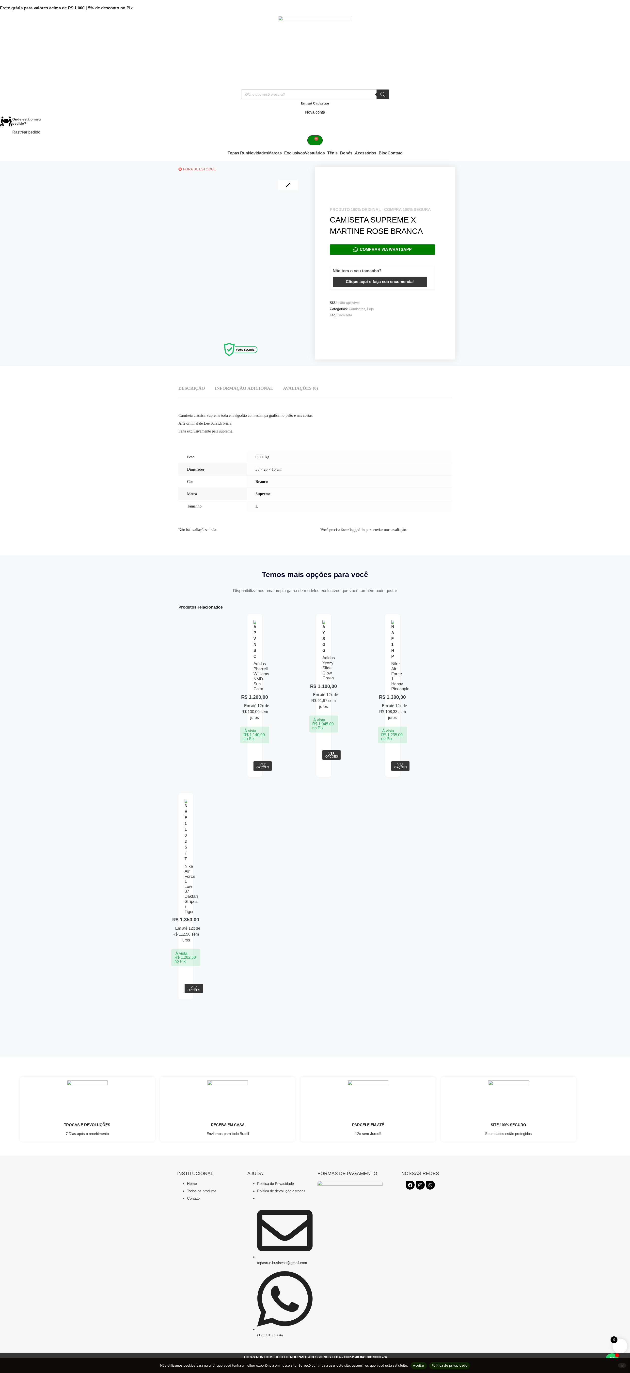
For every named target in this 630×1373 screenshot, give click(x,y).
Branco (261, 481)
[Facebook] (410, 1185)
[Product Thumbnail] (288, 185)
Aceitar (418, 1365)
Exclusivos (294, 153)
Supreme (262, 494)
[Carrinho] (315, 140)
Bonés (346, 153)
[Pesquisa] (383, 94)
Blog (383, 153)
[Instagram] (420, 1185)
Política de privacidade (449, 1365)
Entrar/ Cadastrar (315, 103)
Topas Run (238, 153)
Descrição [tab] (191, 388)
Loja (370, 309)
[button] (276, 153)
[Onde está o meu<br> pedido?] (6, 121)
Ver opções (262, 766)
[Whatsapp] (430, 1185)
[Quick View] (254, 758)
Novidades (258, 153)
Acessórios (365, 153)
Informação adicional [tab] (244, 388)
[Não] (622, 1365)
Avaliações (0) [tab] (300, 388)
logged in (357, 530)
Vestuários (315, 153)
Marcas (275, 153)
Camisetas (357, 309)
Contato (395, 153)
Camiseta (344, 315)
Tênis (332, 153)
